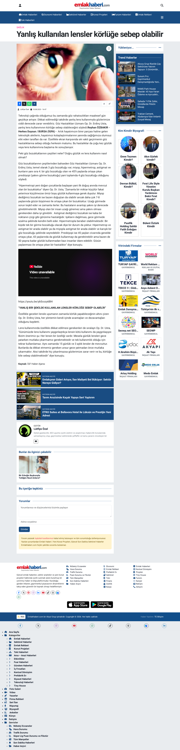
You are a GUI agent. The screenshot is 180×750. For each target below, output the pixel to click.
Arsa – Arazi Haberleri (24, 655)
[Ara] (162, 5)
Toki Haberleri (27, 20)
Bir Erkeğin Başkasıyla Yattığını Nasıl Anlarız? (29, 476)
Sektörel (110, 575)
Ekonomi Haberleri (52, 14)
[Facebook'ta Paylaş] (19, 104)
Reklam (139, 584)
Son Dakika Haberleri (79, 581)
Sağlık (20, 27)
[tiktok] (110, 625)
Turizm (139, 578)
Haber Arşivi (75, 584)
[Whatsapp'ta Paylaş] (29, 104)
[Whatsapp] (19, 597)
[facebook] (20, 625)
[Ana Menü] (162, 17)
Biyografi (14, 709)
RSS (22, 617)
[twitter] (38, 625)
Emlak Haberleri (29, 14)
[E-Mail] (36, 441)
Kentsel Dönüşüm (144, 569)
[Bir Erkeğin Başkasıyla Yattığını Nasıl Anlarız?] (33, 464)
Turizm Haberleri (123, 14)
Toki (108, 578)
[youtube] (74, 625)
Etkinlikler (18, 659)
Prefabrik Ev (111, 572)
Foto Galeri (15, 689)
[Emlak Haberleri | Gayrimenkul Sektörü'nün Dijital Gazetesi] (92, 5)
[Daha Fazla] (34, 104)
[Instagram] (33, 592)
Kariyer (139, 581)
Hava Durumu (76, 569)
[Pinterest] (28, 592)
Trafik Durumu (76, 572)
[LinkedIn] (38, 592)
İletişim (13, 719)
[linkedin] (164, 625)
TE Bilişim (158, 617)
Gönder (24, 529)
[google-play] (102, 604)
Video (12, 692)
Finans (109, 581)
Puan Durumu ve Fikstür (80, 575)
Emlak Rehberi (144, 14)
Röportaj (13, 705)
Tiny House (141, 575)
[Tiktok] (48, 592)
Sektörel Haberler (77, 14)
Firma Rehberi (16, 699)
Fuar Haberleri (20, 662)
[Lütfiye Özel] (25, 430)
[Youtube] (43, 592)
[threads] (128, 625)
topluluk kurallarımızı (44, 538)
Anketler (13, 712)
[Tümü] (160, 47)
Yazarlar (13, 695)
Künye (108, 587)
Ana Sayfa (14, 632)
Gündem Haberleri (23, 665)
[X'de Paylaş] (24, 104)
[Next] (58, 592)
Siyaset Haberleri (22, 679)
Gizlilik (109, 584)
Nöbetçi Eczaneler (78, 566)
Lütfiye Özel (24, 109)
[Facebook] (19, 592)
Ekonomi (110, 566)
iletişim (139, 587)
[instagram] (56, 625)
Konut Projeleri (100, 14)
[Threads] (53, 592)
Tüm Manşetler (76, 578)
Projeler (139, 572)
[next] (146, 625)
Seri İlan (13, 702)
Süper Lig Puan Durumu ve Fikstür (30, 736)
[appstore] (78, 604)
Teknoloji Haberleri (23, 682)
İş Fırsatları (19, 669)
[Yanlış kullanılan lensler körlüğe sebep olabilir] (65, 72)
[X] (23, 592)
